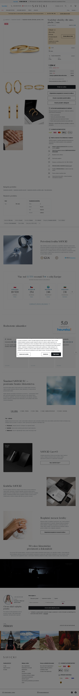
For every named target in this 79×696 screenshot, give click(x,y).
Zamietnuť (45, 354)
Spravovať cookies (23, 354)
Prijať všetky (56, 354)
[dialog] (39, 348)
